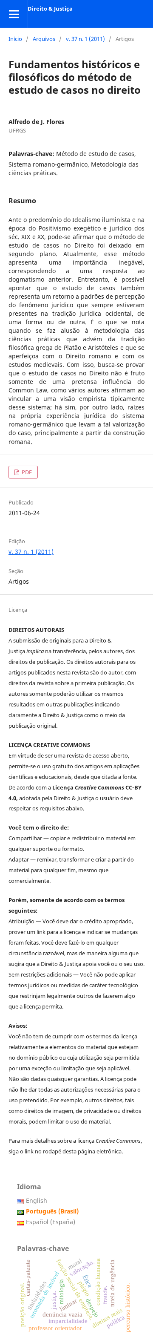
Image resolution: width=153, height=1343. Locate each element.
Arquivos (44, 39)
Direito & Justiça (50, 8)
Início (15, 39)
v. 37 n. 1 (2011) (85, 39)
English (36, 1200)
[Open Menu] (14, 14)
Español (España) (50, 1222)
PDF (26, 472)
